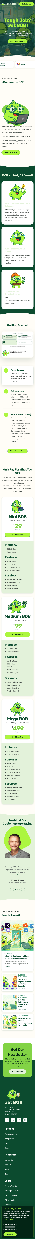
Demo (7, 1148)
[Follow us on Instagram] (19, 1120)
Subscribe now (17, 1071)
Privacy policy (10, 1200)
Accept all (10, 1234)
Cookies (8, 1205)
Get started (26, 4)
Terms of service (11, 1186)
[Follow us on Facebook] (7, 1120)
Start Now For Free (17, 41)
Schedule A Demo (10, 152)
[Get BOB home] (10, 4)
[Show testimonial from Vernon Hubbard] (19, 889)
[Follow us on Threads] (25, 1120)
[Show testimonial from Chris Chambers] (17, 889)
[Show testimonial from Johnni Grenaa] (15, 889)
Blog (6, 1174)
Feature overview (11, 1134)
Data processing (11, 1195)
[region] (17, 64)
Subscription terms (12, 1191)
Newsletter (9, 1160)
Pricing (7, 1143)
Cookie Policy (8, 1220)
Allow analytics (10, 1229)
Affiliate (8, 1169)
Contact (8, 1165)
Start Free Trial (17, 535)
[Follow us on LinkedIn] (13, 1120)
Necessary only (10, 1224)
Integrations (9, 1139)
